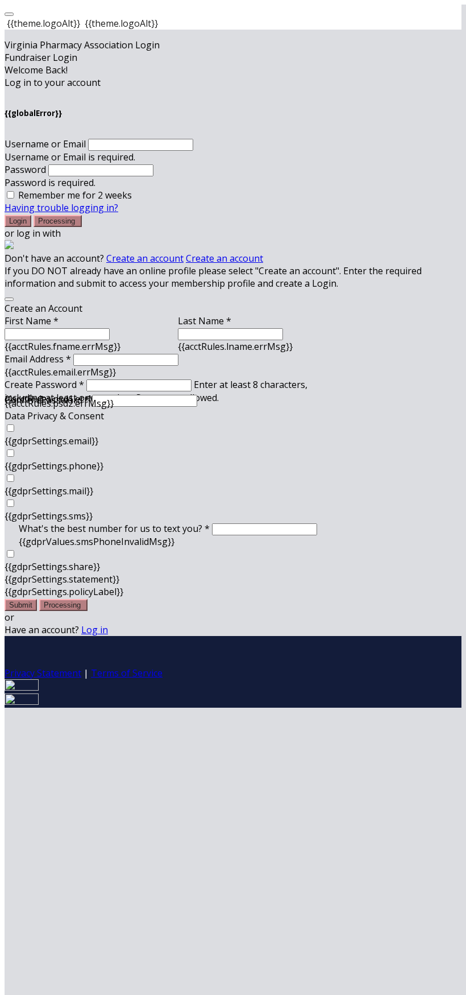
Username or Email (45, 144)
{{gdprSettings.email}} (51, 441)
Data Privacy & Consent (54, 416)
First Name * (32, 321)
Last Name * (204, 321)
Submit (20, 605)
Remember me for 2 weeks (75, 195)
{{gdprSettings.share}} (52, 566)
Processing (57, 221)
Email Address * (38, 359)
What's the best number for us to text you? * (114, 528)
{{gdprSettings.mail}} (49, 491)
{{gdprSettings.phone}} (54, 466)
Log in (94, 630)
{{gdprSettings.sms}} (49, 516)
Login (18, 221)
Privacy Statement (43, 673)
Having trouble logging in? (61, 207)
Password (25, 169)
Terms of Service (127, 673)
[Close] (9, 299)
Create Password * (44, 384)
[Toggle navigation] (9, 14)
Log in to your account (53, 82)
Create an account (145, 258)
